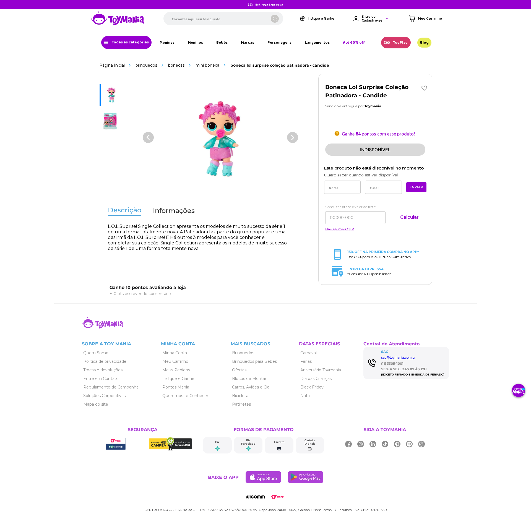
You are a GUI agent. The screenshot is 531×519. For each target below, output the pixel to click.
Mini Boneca (207, 65)
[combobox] (223, 18)
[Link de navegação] (117, 18)
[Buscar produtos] (275, 19)
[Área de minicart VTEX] (425, 18)
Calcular (409, 217)
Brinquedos (146, 65)
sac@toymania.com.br (398, 357)
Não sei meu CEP (339, 229)
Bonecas (176, 65)
